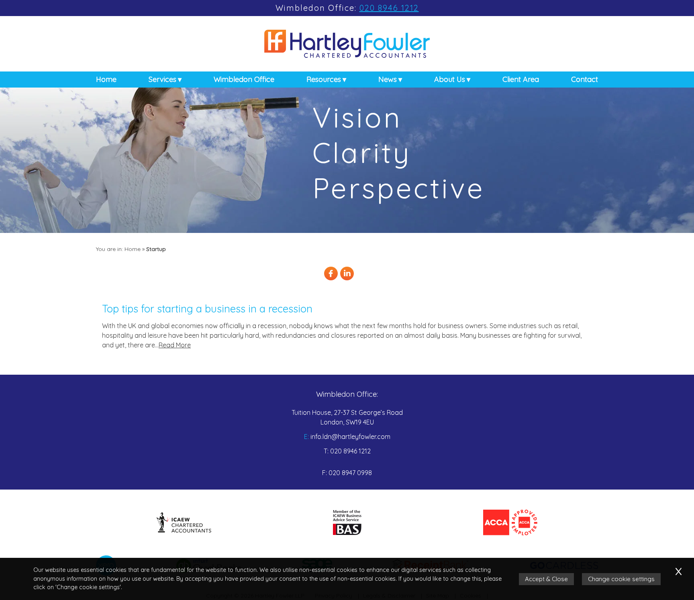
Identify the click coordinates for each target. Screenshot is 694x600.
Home (106, 79)
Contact (584, 79)
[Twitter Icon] (363, 279)
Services (162, 79)
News (387, 79)
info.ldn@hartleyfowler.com (350, 437)
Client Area (520, 79)
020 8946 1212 (389, 8)
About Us (449, 79)
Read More (175, 345)
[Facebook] (331, 279)
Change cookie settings (621, 579)
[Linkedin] (347, 279)
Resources (323, 79)
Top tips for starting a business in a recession (207, 308)
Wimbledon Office (244, 79)
